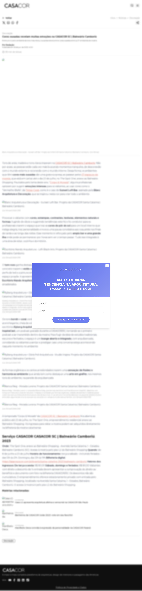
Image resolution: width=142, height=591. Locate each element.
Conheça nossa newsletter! (71, 319)
